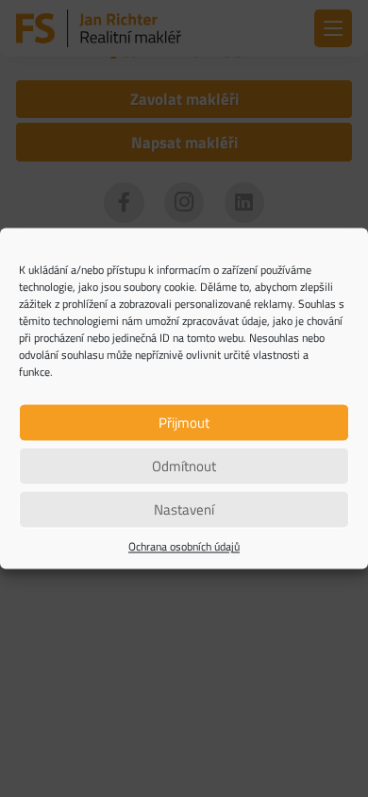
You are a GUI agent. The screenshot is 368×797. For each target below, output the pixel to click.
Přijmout (184, 422)
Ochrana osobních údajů (184, 546)
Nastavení (184, 509)
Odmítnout (184, 466)
